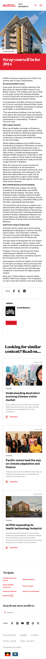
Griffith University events (10, 579)
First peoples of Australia (12, 647)
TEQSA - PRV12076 (27, 641)
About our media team (31, 591)
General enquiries (10, 591)
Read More (14, 417)
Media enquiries (29, 579)
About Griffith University (8, 586)
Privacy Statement (9, 635)
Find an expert (28, 586)
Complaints (35, 635)
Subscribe (7, 595)
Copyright (23, 635)
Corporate (11, 323)
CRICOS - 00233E (9, 641)
